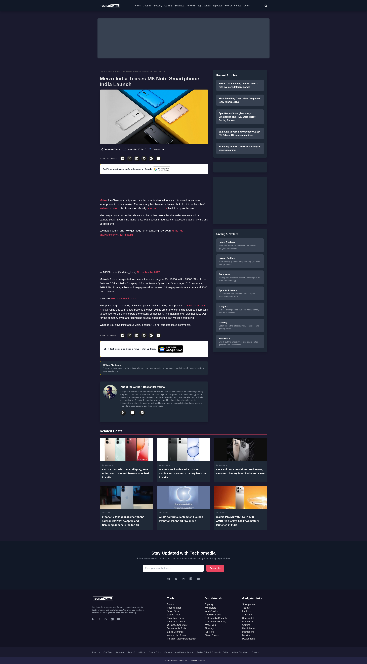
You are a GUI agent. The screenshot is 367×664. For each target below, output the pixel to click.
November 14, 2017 (148, 272)
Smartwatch (248, 618)
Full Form (209, 632)
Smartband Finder (176, 618)
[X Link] (123, 413)
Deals (247, 5)
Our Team (108, 652)
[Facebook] (168, 578)
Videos (237, 5)
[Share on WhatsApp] (144, 158)
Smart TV (247, 614)
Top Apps (217, 5)
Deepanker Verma (112, 149)
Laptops (246, 611)
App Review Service (184, 652)
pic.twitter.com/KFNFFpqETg (116, 234)
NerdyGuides (211, 611)
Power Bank (248, 638)
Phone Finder (174, 608)
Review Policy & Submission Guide (212, 652)
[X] (176, 578)
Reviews (191, 5)
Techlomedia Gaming (215, 621)
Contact (255, 652)
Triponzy (209, 604)
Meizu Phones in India (123, 298)
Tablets (246, 608)
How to (228, 5)
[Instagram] (183, 578)
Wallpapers (210, 608)
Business (179, 5)
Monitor (246, 635)
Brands (170, 604)
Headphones (248, 628)
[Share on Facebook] (122, 158)
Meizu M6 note (108, 208)
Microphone (248, 632)
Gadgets (147, 5)
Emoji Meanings (175, 632)
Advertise (120, 652)
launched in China (157, 208)
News (138, 5)
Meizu (103, 200)
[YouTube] (198, 578)
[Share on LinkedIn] (137, 158)
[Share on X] (129, 158)
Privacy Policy (155, 652)
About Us (96, 652)
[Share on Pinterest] (151, 158)
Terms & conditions (136, 652)
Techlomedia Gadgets (216, 618)
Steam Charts (211, 635)
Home (102, 71)
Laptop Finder (174, 614)
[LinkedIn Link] (142, 413)
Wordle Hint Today (176, 635)
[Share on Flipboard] (158, 158)
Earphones (247, 621)
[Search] (265, 5)
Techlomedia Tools (176, 628)
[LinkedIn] (191, 578)
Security (158, 5)
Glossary (209, 628)
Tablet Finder (173, 611)
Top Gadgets (204, 5)
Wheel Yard (210, 625)
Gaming (168, 5)
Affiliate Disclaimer (240, 652)
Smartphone (158, 149)
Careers (168, 652)
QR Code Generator (177, 625)
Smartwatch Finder (176, 621)
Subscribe (215, 568)
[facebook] (93, 619)
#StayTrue (177, 230)
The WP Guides (213, 614)
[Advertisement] (183, 38)
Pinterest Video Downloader (181, 638)
